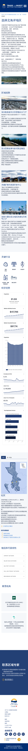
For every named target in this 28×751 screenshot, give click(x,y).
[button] (8, 680)
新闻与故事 (7, 714)
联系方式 (7, 716)
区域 (24, 14)
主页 (2, 14)
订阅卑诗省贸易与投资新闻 (11, 739)
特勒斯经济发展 (8, 535)
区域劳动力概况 (7, 526)
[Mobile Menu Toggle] (25, 6)
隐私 (6, 723)
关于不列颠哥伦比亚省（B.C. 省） (13, 14)
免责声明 (7, 721)
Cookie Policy (8, 725)
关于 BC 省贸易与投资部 (11, 710)
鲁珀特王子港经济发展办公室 (12, 537)
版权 (6, 719)
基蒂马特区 (7, 533)
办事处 (6, 712)
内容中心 (7, 727)
